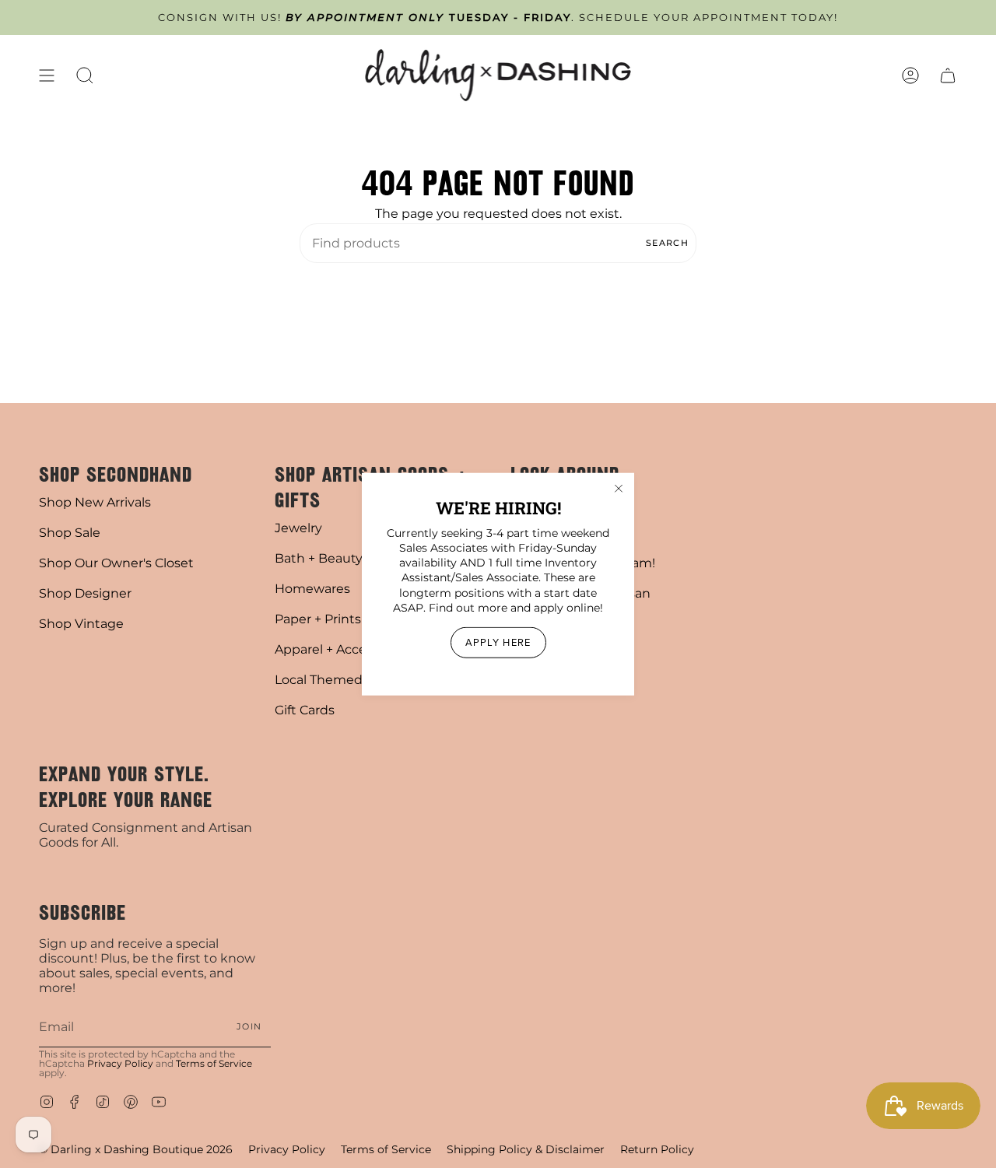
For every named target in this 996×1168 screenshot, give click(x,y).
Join (249, 1026)
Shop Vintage (81, 623)
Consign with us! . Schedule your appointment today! (498, 17)
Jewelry (298, 528)
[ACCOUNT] (910, 75)
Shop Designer (85, 593)
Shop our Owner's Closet (116, 563)
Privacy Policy (120, 1063)
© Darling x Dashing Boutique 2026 (136, 1149)
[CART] (947, 75)
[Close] (618, 488)
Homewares (312, 588)
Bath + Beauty (319, 558)
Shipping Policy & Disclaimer (526, 1149)
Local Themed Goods (340, 679)
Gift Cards (305, 710)
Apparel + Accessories (342, 649)
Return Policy (657, 1149)
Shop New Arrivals (95, 502)
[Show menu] (46, 75)
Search (667, 242)
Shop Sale (69, 532)
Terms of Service (214, 1063)
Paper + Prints (318, 619)
